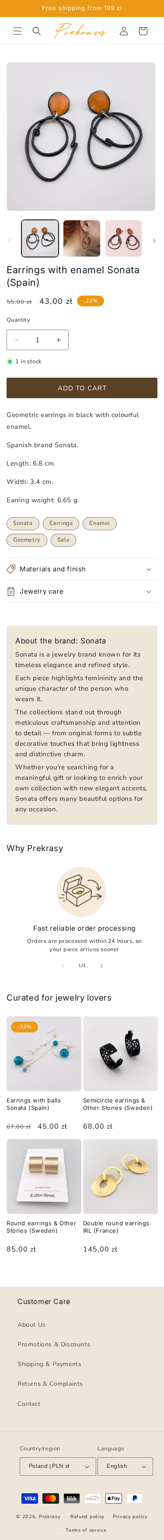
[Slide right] (154, 240)
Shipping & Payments (49, 1364)
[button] (17, 31)
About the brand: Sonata (60, 640)
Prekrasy (50, 1516)
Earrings (61, 523)
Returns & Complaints (50, 1384)
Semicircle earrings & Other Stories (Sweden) (118, 1104)
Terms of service (86, 1530)
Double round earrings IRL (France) (116, 1227)
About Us (31, 1325)
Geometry (27, 540)
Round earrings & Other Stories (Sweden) (41, 1227)
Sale (63, 540)
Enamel (99, 523)
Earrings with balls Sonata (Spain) (34, 1104)
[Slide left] (9, 240)
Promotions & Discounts (53, 1344)
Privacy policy (130, 1517)
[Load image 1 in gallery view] (40, 238)
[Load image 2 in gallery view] (81, 238)
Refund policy (87, 1517)
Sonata (23, 523)
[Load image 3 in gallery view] (123, 238)
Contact (28, 1404)
